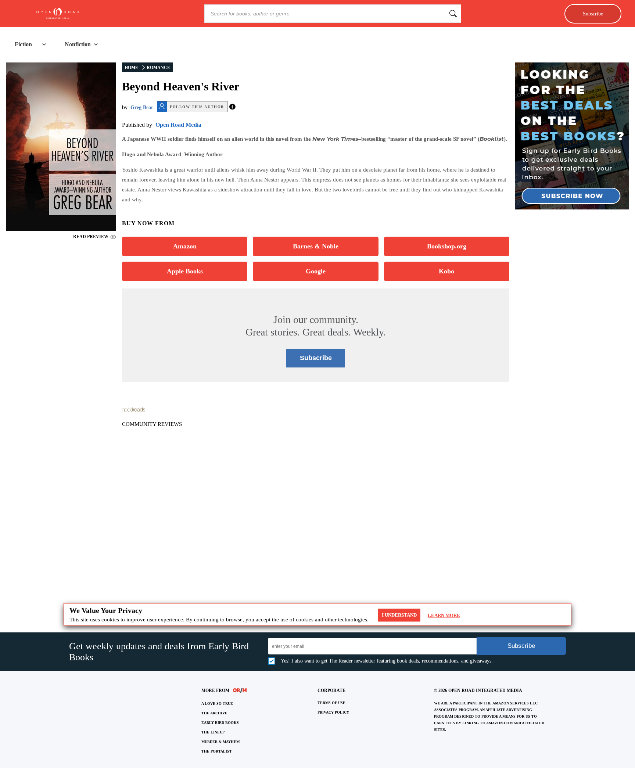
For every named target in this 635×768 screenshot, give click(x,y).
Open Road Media (178, 125)
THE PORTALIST (216, 751)
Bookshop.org (446, 246)
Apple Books (185, 271)
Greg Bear (141, 107)
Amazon (185, 246)
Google (316, 271)
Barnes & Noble (315, 246)
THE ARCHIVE (214, 713)
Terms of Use (331, 703)
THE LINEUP (213, 732)
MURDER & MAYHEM (220, 742)
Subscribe (593, 14)
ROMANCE (158, 67)
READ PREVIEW (90, 236)
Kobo (446, 271)
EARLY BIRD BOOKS (220, 723)
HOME (131, 67)
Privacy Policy (333, 712)
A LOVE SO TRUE (217, 703)
